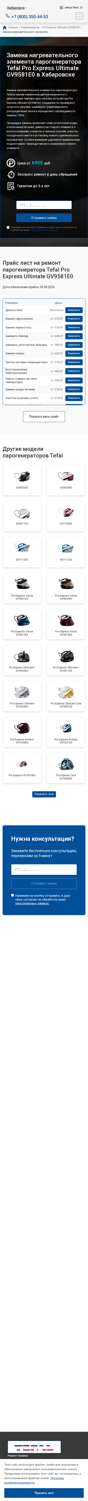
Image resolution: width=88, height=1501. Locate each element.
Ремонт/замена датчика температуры (21, 380)
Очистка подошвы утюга (21, 398)
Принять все (44, 1493)
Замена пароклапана (19, 318)
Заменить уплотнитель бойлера (26, 344)
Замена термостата (18, 327)
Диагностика (13, 310)
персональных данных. (44, 230)
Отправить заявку (44, 218)
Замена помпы (14, 353)
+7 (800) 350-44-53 (30, 16)
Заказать (74, 310)
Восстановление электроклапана (16, 371)
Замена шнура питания (20, 389)
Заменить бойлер (16, 336)
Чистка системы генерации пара (26, 362)
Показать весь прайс (44, 416)
